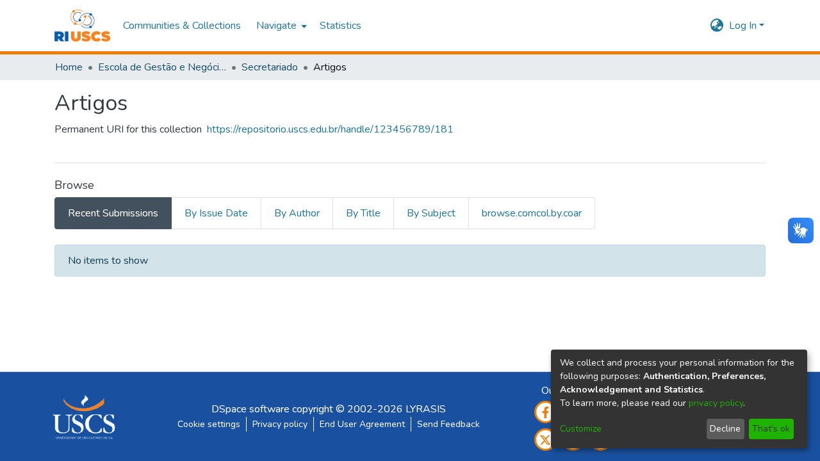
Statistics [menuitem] (340, 26)
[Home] (82, 26)
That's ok (771, 429)
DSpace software (250, 409)
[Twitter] (545, 439)
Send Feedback (448, 424)
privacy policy (716, 403)
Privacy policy (280, 424)
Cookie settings (208, 424)
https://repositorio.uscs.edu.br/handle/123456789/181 (330, 129)
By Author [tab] (297, 213)
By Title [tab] (363, 213)
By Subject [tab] (431, 213)
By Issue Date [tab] (216, 213)
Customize (581, 429)
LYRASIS (426, 409)
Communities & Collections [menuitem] (182, 26)
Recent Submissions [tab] (113, 213)
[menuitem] (280, 25)
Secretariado (270, 67)
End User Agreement (362, 424)
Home (69, 67)
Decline (725, 429)
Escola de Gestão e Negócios (162, 67)
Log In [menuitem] (743, 26)
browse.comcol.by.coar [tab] (532, 213)
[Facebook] (545, 412)
